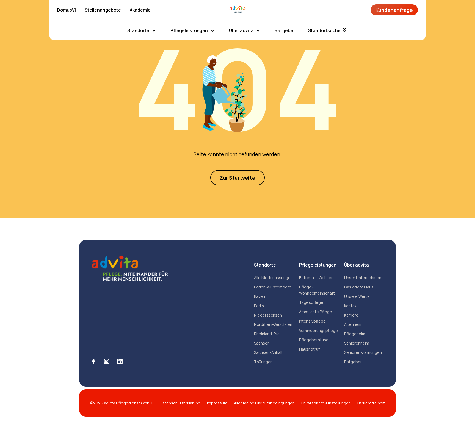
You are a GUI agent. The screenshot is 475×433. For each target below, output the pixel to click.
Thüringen (263, 361)
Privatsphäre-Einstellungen (326, 403)
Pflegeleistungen (189, 30)
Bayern (260, 296)
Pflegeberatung (313, 339)
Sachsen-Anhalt (268, 352)
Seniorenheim (356, 343)
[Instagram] (106, 361)
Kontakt (351, 305)
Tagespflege (311, 302)
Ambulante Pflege (315, 311)
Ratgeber (285, 30)
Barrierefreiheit (371, 403)
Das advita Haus (359, 287)
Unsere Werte (357, 296)
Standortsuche (324, 30)
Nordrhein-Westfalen (273, 324)
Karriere (351, 315)
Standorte (138, 30)
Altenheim (353, 324)
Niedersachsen (268, 315)
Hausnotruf (309, 349)
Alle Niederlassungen (273, 277)
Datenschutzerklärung (180, 403)
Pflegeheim (354, 333)
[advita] (237, 9)
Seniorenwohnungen (363, 352)
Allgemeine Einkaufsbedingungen (264, 403)
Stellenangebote (103, 10)
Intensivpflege (312, 321)
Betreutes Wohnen (316, 277)
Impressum (217, 403)
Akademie (140, 10)
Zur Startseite (237, 177)
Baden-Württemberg (272, 287)
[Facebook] (93, 361)
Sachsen (262, 343)
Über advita (241, 30)
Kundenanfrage (394, 9)
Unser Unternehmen (362, 277)
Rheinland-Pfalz (268, 333)
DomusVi (66, 10)
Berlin (259, 305)
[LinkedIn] (120, 361)
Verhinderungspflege (318, 330)
